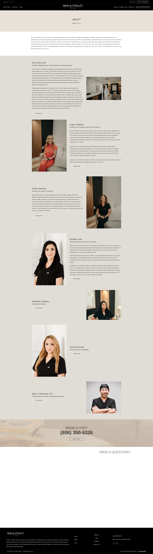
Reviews (122, 7)
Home (75, 536)
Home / (74, 23)
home (4, 7)
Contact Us (131, 7)
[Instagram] (134, 2)
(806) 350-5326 (76, 432)
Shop (21, 7)
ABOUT (76, 539)
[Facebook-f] (131, 2)
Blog (126, 7)
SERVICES (15, 7)
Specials (116, 7)
